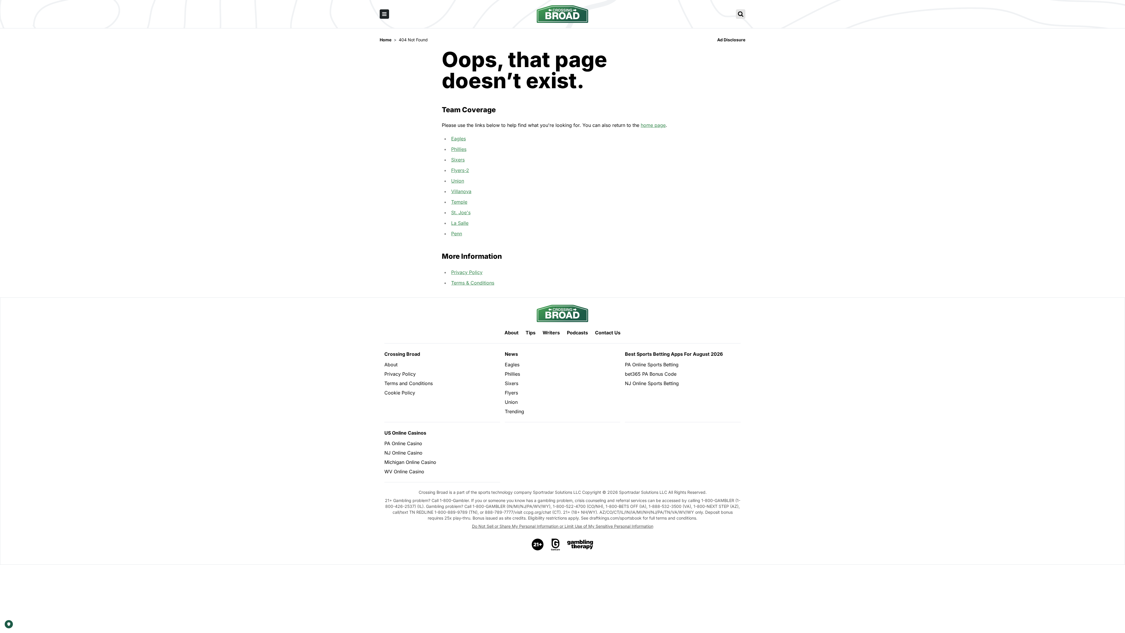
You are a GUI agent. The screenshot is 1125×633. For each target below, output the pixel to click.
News (511, 354)
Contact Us (608, 333)
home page (653, 125)
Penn (456, 233)
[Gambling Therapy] (580, 544)
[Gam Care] (555, 544)
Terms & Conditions (472, 283)
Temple (459, 202)
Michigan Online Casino (410, 462)
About (511, 333)
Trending (514, 411)
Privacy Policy (467, 272)
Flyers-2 (460, 170)
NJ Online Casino (403, 453)
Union (457, 181)
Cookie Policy (399, 393)
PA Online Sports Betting (652, 364)
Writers (551, 333)
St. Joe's (461, 212)
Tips (531, 333)
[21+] (538, 544)
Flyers (511, 393)
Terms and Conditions (408, 383)
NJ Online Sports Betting (652, 383)
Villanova (461, 191)
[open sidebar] (384, 14)
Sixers (458, 160)
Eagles (458, 139)
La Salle (459, 223)
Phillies (458, 149)
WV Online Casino (404, 471)
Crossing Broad (402, 354)
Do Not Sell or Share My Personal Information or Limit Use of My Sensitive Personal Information (562, 526)
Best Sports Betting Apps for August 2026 (674, 354)
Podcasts (577, 333)
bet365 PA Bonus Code (650, 374)
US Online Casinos (405, 433)
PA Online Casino (403, 443)
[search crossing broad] (740, 14)
